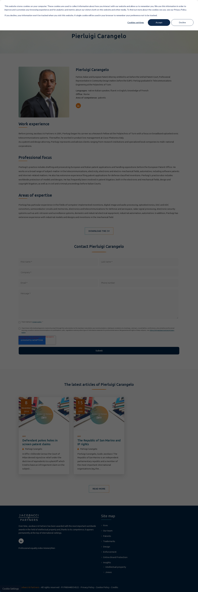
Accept (159, 22)
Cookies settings (135, 22)
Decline (182, 22)
